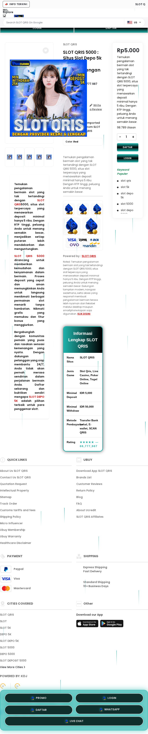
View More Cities (12, 667)
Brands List (84, 477)
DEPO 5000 (7, 654)
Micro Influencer (11, 523)
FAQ (79, 504)
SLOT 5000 (7, 647)
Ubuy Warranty (10, 536)
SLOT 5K (5, 628)
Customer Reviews (89, 484)
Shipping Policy (10, 517)
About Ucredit (86, 510)
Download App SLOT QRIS (94, 471)
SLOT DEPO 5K (9, 641)
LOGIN (37, 28)
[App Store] (87, 625)
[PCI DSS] (3, 686)
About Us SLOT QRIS (14, 471)
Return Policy (85, 490)
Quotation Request (13, 484)
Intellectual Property (14, 490)
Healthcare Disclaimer (15, 543)
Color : (72, 141)
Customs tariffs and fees (17, 510)
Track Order (8, 504)
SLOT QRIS (70, 44)
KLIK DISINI (83, 313)
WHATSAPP (112, 710)
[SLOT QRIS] (18, 16)
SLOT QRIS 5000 (29, 256)
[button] (46, 50)
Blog (79, 497)
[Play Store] (111, 625)
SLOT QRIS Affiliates (89, 517)
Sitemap (6, 497)
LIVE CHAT (76, 722)
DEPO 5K (5, 634)
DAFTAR (111, 28)
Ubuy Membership (12, 530)
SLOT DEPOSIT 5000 (13, 660)
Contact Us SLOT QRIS (15, 477)
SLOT (3, 621)
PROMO (41, 696)
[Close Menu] (4, 16)
